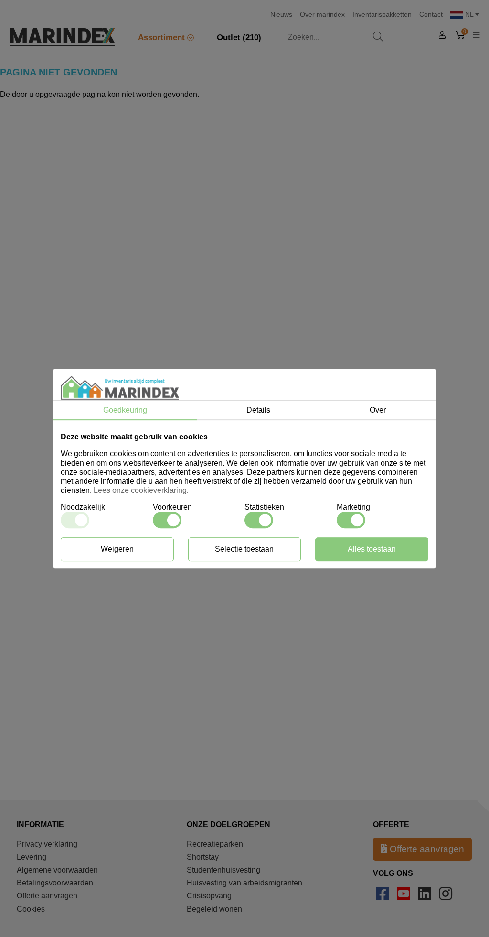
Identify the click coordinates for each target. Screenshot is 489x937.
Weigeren (117, 549)
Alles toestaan (372, 549)
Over (378, 410)
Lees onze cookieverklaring (140, 490)
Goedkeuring (125, 410)
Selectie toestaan (244, 549)
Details (258, 410)
